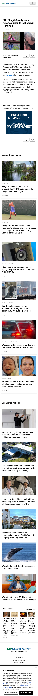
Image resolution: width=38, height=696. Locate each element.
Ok (36, 667)
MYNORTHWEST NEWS (9, 17)
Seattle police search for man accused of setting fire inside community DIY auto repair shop (16, 308)
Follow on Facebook (19, 660)
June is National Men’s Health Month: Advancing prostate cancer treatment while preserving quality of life (19, 501)
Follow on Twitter (19, 662)
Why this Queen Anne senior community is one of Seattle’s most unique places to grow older (18, 535)
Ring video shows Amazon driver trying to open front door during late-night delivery (18, 269)
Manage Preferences (11, 692)
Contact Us (19, 657)
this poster (10, 75)
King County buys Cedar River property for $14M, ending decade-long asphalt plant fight (17, 189)
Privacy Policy (10, 683)
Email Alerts (19, 665)
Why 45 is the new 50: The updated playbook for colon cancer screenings (19, 598)
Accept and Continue (26, 692)
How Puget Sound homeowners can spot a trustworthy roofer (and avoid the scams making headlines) (18, 468)
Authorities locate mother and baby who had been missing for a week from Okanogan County (18, 384)
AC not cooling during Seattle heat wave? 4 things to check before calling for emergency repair (17, 434)
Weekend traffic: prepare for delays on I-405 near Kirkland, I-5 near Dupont (19, 346)
